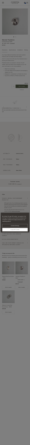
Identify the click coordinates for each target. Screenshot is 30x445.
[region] (15, 222)
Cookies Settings (15, 225)
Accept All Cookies (15, 229)
